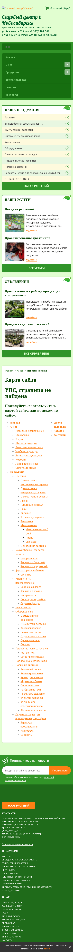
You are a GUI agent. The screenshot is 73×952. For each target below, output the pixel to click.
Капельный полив (31, 669)
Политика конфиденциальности (17, 844)
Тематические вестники (29, 447)
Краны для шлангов (32, 677)
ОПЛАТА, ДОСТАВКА (17, 179)
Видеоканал (8, 923)
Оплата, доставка (25, 467)
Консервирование (31, 628)
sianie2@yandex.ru (11, 836)
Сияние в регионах (11, 936)
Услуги (19, 439)
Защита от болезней (33, 562)
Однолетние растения (33, 545)
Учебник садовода (26, 451)
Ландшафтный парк (26, 463)
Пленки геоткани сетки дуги (21, 154)
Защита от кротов (31, 591)
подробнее (31, 230)
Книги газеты (12, 142)
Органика (26, 574)
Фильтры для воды (32, 697)
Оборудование (13, 148)
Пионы (29, 537)
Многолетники (29, 525)
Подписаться (60, 770)
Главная (10, 57)
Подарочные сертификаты (20, 160)
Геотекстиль (28, 652)
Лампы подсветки (31, 632)
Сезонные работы (11, 916)
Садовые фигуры (30, 603)
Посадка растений (19, 209)
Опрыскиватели (30, 685)
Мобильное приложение (29, 430)
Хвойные (26, 513)
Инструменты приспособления (22, 136)
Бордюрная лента (31, 587)
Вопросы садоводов (13, 919)
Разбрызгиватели (31, 689)
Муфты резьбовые (31, 681)
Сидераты (26, 734)
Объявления (22, 435)
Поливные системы (16, 166)
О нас (8, 64)
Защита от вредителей (34, 566)
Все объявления (36, 353)
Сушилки (25, 644)
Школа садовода (15, 79)
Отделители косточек (33, 636)
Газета (5, 912)
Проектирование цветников (27, 238)
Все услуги (37, 268)
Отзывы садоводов (12, 930)
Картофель (27, 730)
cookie (47, 948)
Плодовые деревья (32, 504)
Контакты (11, 94)
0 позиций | (60, 8)
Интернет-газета (10, 926)
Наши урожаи (9, 933)
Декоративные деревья (34, 496)
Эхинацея (31, 541)
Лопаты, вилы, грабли (33, 599)
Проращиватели (30, 640)
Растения (10, 117)
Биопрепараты (29, 558)
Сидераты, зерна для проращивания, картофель (32, 173)
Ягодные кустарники (32, 517)
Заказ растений (36, 186)
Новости (10, 87)
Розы (23, 508)
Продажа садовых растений (27, 324)
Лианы (24, 500)
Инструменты (28, 595)
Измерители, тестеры (33, 623)
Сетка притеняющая (32, 656)
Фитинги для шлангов (33, 710)
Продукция (12, 72)
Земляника (27, 521)
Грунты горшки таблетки (19, 129)
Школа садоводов (26, 443)
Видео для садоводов (28, 455)
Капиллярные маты (32, 673)
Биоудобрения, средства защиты (24, 123)
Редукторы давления (33, 693)
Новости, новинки (12, 909)
